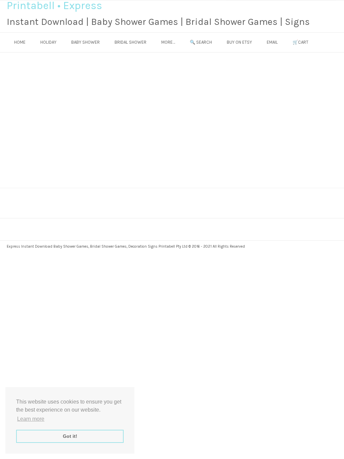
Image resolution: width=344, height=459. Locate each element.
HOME (20, 42)
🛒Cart (300, 42)
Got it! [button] (70, 436)
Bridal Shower (130, 42)
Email (272, 42)
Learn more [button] (30, 419)
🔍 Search (201, 42)
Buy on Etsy (239, 42)
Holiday (48, 42)
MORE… (168, 42)
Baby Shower (85, 42)
